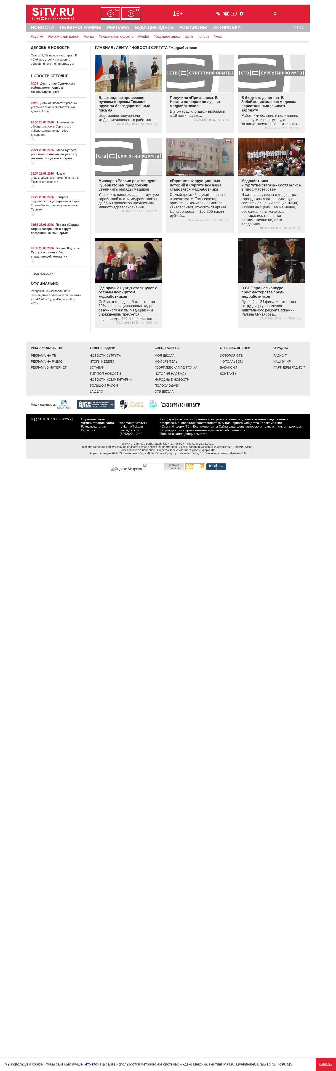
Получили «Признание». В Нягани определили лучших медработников (195, 102)
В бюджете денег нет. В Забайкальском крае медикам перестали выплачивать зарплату (268, 104)
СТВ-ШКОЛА (164, 391)
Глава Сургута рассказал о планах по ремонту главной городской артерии (54, 154)
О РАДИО (280, 348)
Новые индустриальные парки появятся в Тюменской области (55, 177)
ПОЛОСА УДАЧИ (167, 385)
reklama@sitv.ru (131, 426)
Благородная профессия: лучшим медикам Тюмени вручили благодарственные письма (124, 104)
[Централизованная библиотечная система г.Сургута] (98, 404)
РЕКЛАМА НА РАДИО (47, 361)
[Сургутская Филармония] (66, 404)
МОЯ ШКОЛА (164, 355)
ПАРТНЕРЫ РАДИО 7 (289, 367)
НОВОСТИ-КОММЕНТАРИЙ (111, 379)
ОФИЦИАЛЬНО (45, 283)
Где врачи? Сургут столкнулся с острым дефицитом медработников (128, 292)
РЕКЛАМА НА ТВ (43, 355)
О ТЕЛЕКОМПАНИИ (235, 348)
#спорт (203, 36)
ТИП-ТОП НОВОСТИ (105, 373)
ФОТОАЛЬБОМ (231, 361)
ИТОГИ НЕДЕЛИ (102, 361)
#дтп (189, 36)
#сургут (37, 36)
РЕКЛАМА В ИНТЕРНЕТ (49, 367)
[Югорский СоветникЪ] (134, 404)
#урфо (143, 36)
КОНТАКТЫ (228, 373)
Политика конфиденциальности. (184, 434)
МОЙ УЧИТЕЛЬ (166, 361)
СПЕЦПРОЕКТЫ (167, 348)
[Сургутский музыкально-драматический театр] (182, 404)
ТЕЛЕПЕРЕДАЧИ (102, 348)
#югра (89, 36)
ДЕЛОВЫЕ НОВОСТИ (50, 48)
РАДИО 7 (280, 355)
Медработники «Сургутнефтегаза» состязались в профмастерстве (271, 185)
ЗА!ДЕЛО (96, 391)
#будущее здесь (167, 36)
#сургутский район (63, 36)
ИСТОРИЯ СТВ (231, 355)
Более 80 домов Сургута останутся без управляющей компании (55, 252)
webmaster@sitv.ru (133, 423)
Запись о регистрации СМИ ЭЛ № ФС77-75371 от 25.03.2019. (174, 443)
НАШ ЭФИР (282, 361)
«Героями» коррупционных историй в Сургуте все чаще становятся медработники (195, 185)
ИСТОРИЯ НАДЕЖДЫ (171, 373)
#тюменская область (116, 36)
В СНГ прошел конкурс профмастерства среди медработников (263, 292)
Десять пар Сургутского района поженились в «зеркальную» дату (53, 87)
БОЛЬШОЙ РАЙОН (104, 385)
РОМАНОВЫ (193, 27)
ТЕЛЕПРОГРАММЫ (80, 27)
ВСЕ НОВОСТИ (43, 273)
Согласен (325, 1064)
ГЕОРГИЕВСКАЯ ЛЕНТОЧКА (176, 367)
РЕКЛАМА (118, 27)
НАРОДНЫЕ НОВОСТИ (172, 379)
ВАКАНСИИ (228, 367)
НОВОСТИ (42, 27)
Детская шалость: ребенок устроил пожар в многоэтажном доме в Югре (54, 107)
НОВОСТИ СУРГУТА (105, 355)
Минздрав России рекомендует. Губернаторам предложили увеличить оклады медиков (128, 185)
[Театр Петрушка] (155, 404)
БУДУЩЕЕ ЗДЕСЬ (154, 27)
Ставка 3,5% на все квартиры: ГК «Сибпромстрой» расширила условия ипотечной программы (54, 59)
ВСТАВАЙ (97, 367)
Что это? (92, 1064)
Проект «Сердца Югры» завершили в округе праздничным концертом (55, 229)
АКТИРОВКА (227, 27)
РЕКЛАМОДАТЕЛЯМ (47, 348)
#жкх (218, 36)
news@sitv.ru (129, 430)
